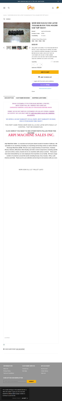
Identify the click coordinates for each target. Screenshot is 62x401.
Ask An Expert (20, 349)
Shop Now (41, 1)
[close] (58, 1)
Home (5, 15)
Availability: (35, 35)
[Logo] (31, 8)
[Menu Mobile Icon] (4, 8)
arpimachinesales (46, 31)
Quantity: (34, 62)
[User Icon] (53, 8)
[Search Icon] (8, 8)
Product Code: (36, 33)
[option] (16, 32)
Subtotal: (34, 67)
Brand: (33, 31)
